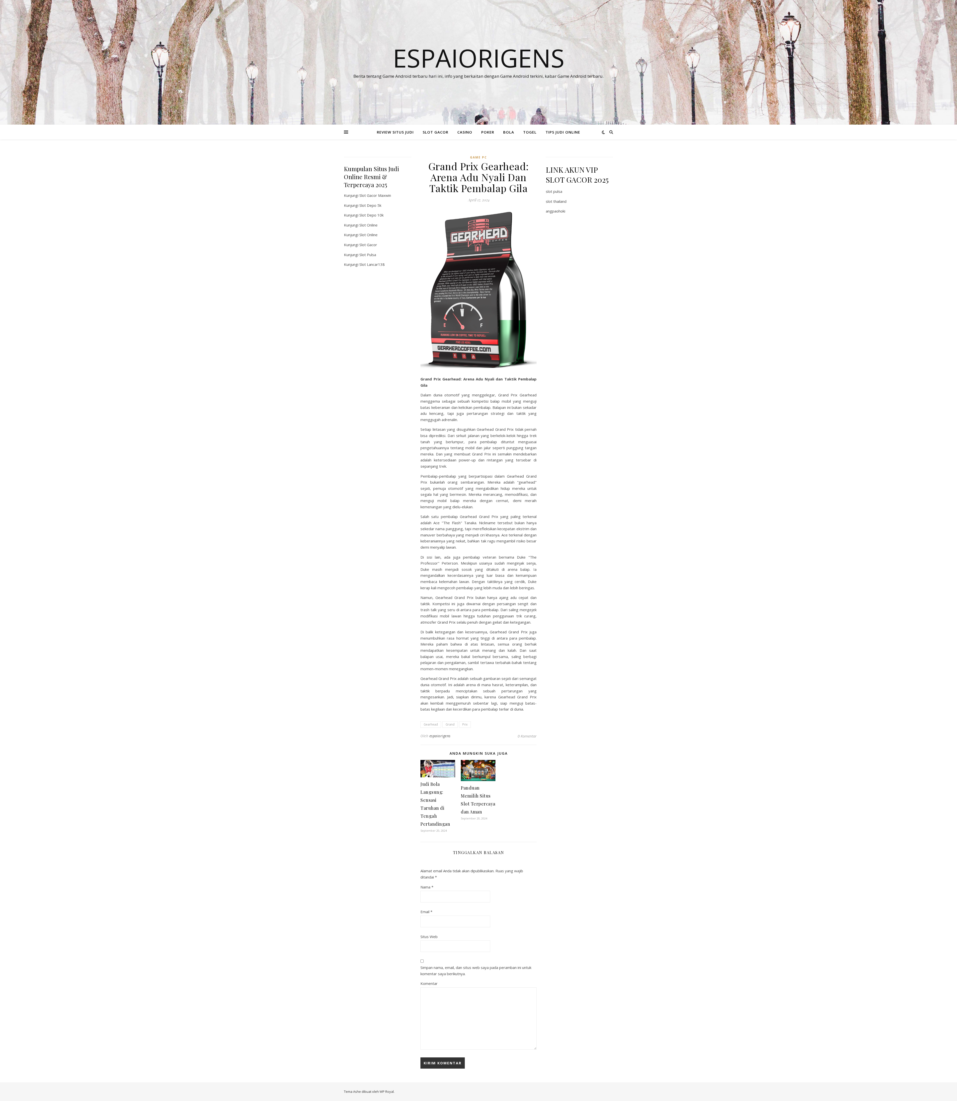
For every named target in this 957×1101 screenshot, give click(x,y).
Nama (426, 886)
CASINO (464, 132)
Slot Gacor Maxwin (375, 195)
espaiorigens (440, 736)
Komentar (429, 983)
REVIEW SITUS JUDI (395, 132)
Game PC (478, 157)
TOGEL (530, 132)
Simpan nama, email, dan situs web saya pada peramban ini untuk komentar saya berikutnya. (475, 970)
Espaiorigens (478, 57)
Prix (465, 724)
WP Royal (387, 1091)
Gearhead (431, 724)
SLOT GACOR (435, 132)
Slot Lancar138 (372, 264)
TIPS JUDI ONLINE (563, 132)
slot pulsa (554, 191)
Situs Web (429, 936)
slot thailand (556, 201)
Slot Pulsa (367, 254)
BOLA (508, 132)
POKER (487, 132)
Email (426, 911)
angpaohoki (555, 211)
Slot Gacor (368, 244)
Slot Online (368, 224)
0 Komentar (527, 736)
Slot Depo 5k (370, 205)
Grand (450, 724)
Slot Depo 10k (371, 215)
